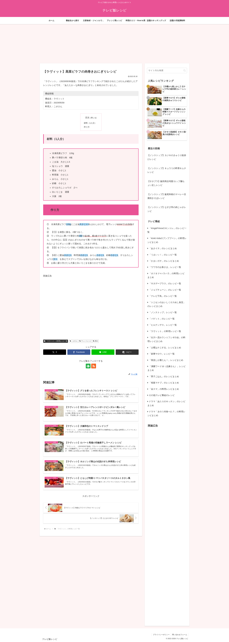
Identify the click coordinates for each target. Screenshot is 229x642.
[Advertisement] (114, 43)
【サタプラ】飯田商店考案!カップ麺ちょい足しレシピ (166, 183)
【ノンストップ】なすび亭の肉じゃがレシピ (166, 209)
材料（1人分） (90, 123)
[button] (127, 352)
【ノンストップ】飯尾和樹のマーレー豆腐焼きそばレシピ (166, 196)
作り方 (87, 127)
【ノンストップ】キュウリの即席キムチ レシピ (166, 170)
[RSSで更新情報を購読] (93, 366)
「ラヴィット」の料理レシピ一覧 (56, 341)
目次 (87, 117)
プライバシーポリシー (161, 635)
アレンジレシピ (86, 341)
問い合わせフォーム (179, 635)
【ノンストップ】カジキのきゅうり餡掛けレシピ (166, 157)
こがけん (74, 341)
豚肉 (96, 341)
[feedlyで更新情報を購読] (88, 366)
